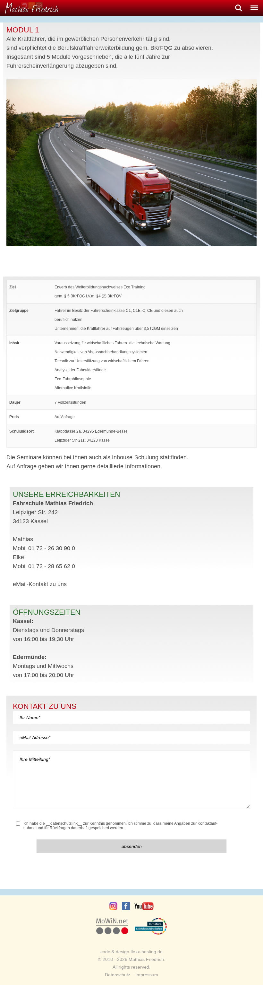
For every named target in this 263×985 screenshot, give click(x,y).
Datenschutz (117, 974)
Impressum (146, 974)
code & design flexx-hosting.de (131, 951)
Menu (254, 5)
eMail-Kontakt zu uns (40, 584)
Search (239, 5)
